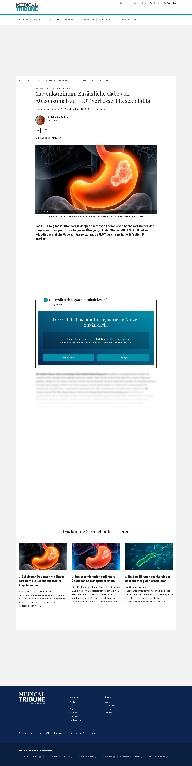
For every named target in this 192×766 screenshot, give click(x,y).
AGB (48, 733)
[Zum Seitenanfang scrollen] (186, 760)
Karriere (108, 712)
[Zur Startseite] (27, 7)
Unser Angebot (111, 709)
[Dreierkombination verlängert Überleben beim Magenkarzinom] (96, 556)
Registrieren (69, 357)
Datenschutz (60, 733)
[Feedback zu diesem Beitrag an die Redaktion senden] (45, 130)
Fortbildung (75, 720)
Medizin (73, 702)
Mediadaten (110, 705)
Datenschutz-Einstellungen (82, 733)
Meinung (73, 712)
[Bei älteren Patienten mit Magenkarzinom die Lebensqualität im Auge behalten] (43, 556)
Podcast (74, 716)
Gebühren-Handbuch (128, 3)
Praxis (73, 705)
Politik (73, 709)
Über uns (108, 702)
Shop (144, 3)
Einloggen (123, 357)
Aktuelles (75, 697)
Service (108, 697)
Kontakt (22, 733)
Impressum (36, 733)
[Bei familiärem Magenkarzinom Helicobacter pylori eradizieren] (149, 556)
